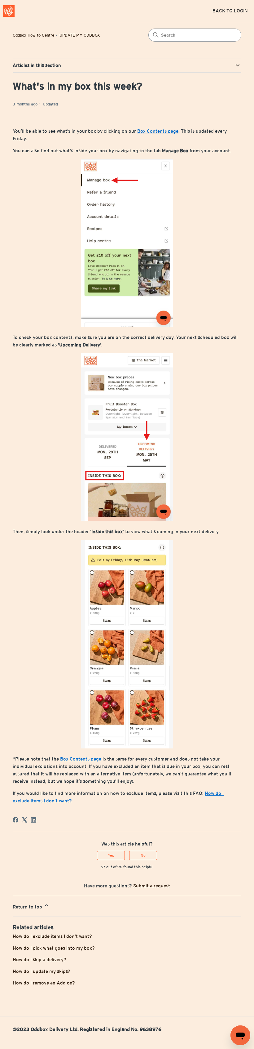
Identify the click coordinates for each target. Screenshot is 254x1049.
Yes (111, 855)
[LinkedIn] (33, 820)
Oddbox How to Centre (33, 35)
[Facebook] (15, 820)
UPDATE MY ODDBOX (79, 35)
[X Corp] (24, 820)
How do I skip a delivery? (39, 959)
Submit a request (151, 885)
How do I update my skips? (41, 971)
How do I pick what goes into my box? (54, 948)
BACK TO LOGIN (230, 10)
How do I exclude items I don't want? (52, 936)
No (143, 855)
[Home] (9, 11)
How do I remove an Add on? (44, 982)
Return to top (28, 906)
